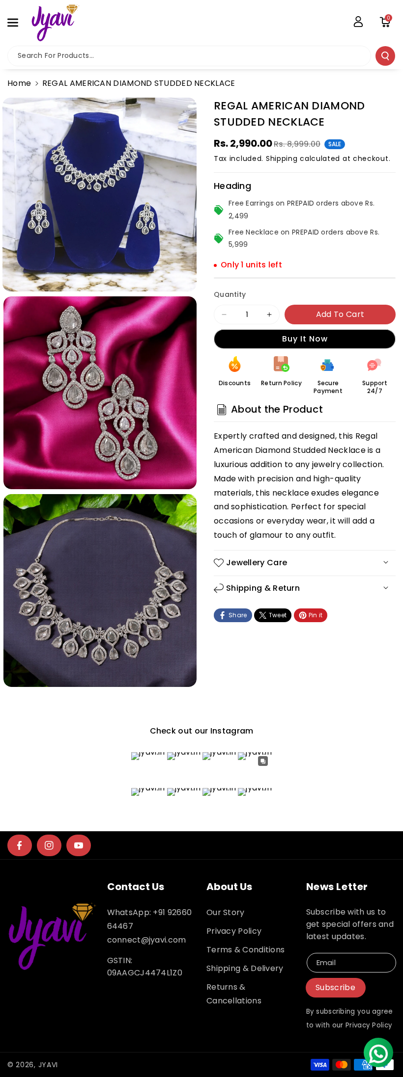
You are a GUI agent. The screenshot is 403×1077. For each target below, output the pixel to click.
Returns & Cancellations (233, 993)
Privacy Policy (233, 931)
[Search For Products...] (385, 56)
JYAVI (48, 1065)
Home (19, 83)
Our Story (225, 912)
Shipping (282, 158)
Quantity (230, 294)
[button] (18, 22)
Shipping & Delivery (245, 968)
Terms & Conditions (245, 949)
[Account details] (358, 21)
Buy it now (305, 338)
